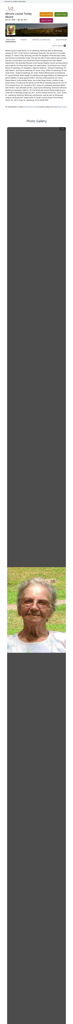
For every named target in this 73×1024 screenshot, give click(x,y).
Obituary (10, 40)
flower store (62, 107)
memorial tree (30, 107)
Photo (24, 40)
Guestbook (61, 40)
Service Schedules (41, 40)
